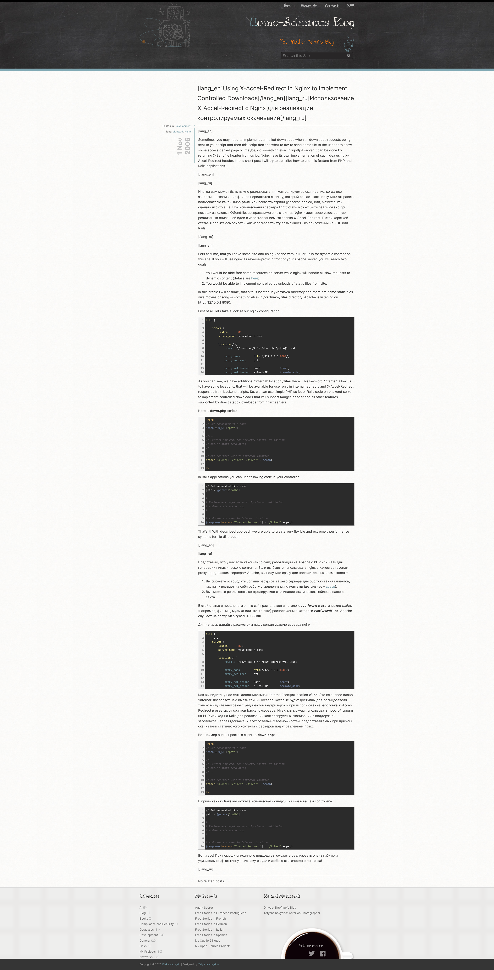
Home (288, 5)
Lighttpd (178, 131)
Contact (332, 5)
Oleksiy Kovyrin (171, 964)
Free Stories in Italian (209, 929)
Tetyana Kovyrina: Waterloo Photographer (292, 913)
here (254, 278)
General (145, 940)
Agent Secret (204, 907)
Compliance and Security (157, 924)
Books (144, 918)
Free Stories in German (211, 924)
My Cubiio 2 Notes (207, 940)
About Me (309, 5)
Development (183, 125)
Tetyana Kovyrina (208, 964)
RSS (350, 5)
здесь (330, 586)
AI (141, 907)
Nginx (187, 131)
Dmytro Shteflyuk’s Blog (280, 907)
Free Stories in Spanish (211, 935)
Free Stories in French (210, 918)
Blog (143, 913)
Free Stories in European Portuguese (220, 913)
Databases (147, 929)
